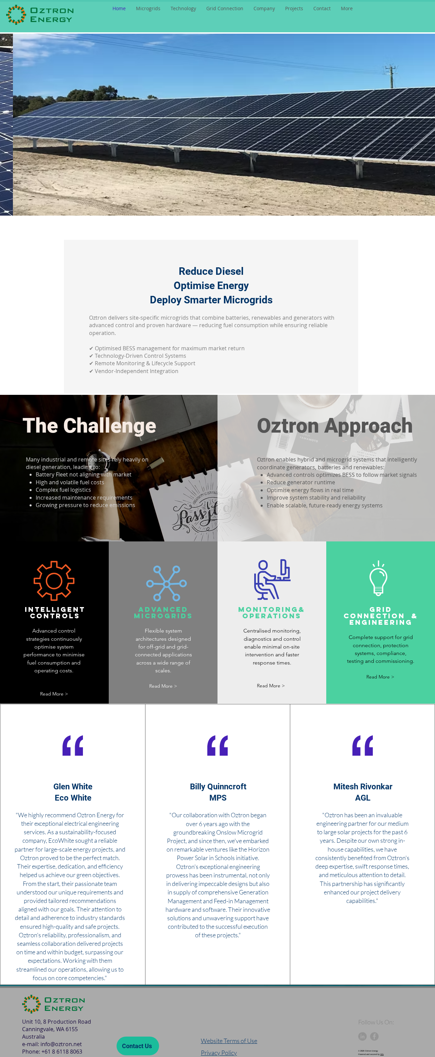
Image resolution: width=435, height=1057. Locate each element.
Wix (382, 1054)
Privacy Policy (219, 1052)
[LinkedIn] (362, 1036)
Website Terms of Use (229, 1040)
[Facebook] (374, 1036)
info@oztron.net (61, 1044)
